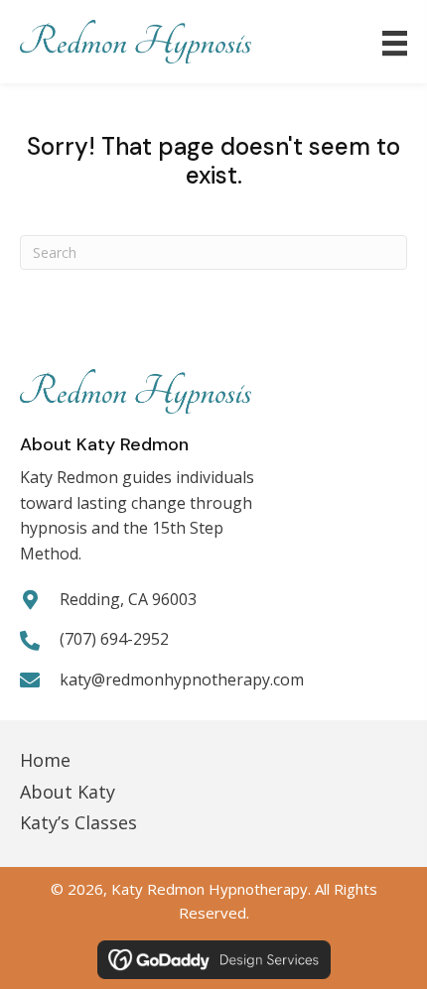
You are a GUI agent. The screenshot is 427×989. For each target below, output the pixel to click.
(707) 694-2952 (114, 639)
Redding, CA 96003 (128, 599)
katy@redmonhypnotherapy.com (182, 679)
